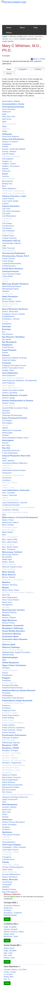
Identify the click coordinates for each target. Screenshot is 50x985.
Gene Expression (8, 375)
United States (7, 870)
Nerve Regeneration (9, 597)
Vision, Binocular (10, 879)
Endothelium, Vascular (10, 319)
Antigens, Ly (7, 161)
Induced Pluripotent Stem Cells (16, 456)
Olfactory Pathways (11, 647)
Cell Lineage (7, 223)
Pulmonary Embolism (10, 738)
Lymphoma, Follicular (10, 510)
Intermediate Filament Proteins (14, 470)
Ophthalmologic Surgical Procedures (16, 652)
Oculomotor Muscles (11, 634)
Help (35, 27)
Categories (23, 69)
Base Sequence (8, 179)
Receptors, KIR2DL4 (10, 758)
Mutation (6, 582)
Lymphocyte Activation (11, 505)
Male (4, 515)
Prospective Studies (10, 713)
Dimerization (7, 299)
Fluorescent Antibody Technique (14, 358)
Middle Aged (7, 559)
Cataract (5, 203)
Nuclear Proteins (8, 623)
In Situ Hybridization (10, 453)
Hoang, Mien (8, 977)
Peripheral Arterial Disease (12, 688)
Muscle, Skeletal (8, 577)
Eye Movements (9, 342)
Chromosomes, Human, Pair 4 (15, 256)
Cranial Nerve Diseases (12, 269)
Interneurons (7, 473)
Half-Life (5, 425)
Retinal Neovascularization (12, 785)
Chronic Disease (8, 258)
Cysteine (5, 279)
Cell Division (7, 218)
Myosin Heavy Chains (10, 590)
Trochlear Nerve (8, 859)
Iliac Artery (6, 445)
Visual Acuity (7, 882)
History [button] (9, 32)
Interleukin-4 (7, 468)
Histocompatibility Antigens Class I (15, 438)
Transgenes (6, 857)
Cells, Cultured (7, 233)
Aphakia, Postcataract (10, 166)
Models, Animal (8, 562)
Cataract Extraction (11, 206)
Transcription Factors (10, 850)
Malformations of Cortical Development (20, 517)
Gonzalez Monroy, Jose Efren (15, 970)
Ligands (5, 498)
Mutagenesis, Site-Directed (12, 580)
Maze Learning (7, 525)
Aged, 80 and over (9, 124)
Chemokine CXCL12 (11, 241)
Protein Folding (8, 720)
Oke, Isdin (8, 955)
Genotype (6, 410)
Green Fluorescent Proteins (14, 418)
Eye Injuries (6, 339)
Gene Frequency (8, 383)
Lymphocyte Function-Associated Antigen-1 (19, 507)
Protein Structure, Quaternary (13, 728)
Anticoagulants (8, 159)
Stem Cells (6, 812)
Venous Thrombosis (9, 877)
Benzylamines (7, 181)
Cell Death (6, 214)
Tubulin (5, 862)
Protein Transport (8, 732)
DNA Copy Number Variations (15, 284)
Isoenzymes (7, 478)
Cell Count (6, 209)
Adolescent (6, 112)
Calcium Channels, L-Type (14, 196)
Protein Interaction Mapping (12, 723)
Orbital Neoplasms (10, 662)
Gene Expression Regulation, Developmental (19, 380)
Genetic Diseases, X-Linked (14, 395)
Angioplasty (6, 144)
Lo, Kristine (8, 974)
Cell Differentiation (9, 216)
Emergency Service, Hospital (13, 314)
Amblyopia (7, 134)
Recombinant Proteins (10, 768)
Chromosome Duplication (13, 253)
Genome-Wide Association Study (15, 408)
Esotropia (6, 326)
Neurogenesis (7, 605)
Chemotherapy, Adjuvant (11, 243)
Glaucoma (6, 413)
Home (8, 27)
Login (4, 37)
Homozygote (8, 440)
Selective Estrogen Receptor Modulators (17, 795)
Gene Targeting (8, 385)
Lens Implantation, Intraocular (16, 490)
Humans (5, 443)
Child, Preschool (8, 248)
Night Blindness (9, 620)
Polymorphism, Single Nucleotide (17, 700)
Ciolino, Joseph (10, 972)
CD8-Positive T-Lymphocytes (13, 193)
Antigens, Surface (9, 164)
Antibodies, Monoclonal (11, 156)
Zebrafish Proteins (9, 889)
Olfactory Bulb (8, 644)
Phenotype (6, 693)
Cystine (5, 281)
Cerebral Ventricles (9, 238)
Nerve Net (6, 595)
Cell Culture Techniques (11, 211)
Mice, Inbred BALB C (10, 537)
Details (9, 74)
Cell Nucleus (7, 228)
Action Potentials (8, 109)
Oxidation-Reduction (10, 670)
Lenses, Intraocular (9, 495)
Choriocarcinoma (8, 251)
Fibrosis (6, 355)
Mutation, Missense (9, 585)
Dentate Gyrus (7, 294)
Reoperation (6, 773)
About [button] (22, 27)
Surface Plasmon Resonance (13, 822)
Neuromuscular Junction (13, 610)
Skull (4, 802)
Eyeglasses (7, 345)
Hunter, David (9, 934)
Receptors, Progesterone (11, 763)
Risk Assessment (9, 790)
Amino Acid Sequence (10, 137)
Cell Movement (8, 226)
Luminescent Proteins (10, 500)
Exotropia (6, 329)
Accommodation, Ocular (13, 104)
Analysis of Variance (10, 142)
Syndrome (6, 829)
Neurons (6, 615)
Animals (5, 147)
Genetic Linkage (8, 398)
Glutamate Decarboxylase (12, 415)
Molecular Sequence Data (12, 567)
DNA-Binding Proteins (10, 289)
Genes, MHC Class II (10, 388)
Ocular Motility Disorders (13, 631)
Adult (4, 114)
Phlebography (7, 695)
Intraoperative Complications (13, 475)
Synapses (6, 827)
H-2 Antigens (7, 420)
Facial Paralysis (9, 350)
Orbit (4, 660)
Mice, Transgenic (8, 549)
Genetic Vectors (8, 405)
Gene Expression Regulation (13, 378)
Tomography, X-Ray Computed (14, 847)
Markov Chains (8, 520)
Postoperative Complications (13, 703)
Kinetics (5, 485)
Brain (4, 186)
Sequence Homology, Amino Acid (15, 797)
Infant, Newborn (8, 461)
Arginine (5, 169)
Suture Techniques (9, 825)
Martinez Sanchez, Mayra (14, 932)
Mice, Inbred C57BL (9, 540)
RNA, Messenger (8, 740)
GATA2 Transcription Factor (13, 368)
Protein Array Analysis (10, 715)
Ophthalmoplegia (10, 657)
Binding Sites (7, 184)
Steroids (5, 817)
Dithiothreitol (7, 306)
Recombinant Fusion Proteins (13, 765)
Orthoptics (6, 668)
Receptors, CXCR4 (10, 748)
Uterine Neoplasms (9, 872)
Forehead (6, 363)
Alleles (4, 131)
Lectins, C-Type (8, 488)
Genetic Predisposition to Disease (17, 400)
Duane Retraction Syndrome (15, 309)
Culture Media (7, 276)
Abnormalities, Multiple (11, 101)
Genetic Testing (8, 403)
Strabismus (7, 819)
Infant (4, 458)
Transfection (7, 855)
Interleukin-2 (7, 465)
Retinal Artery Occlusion (11, 777)
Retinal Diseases (8, 782)
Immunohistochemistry (11, 450)
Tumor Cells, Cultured (10, 865)
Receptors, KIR (8, 755)
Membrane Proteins (9, 527)
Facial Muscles (8, 347)
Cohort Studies (8, 261)
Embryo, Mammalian (10, 311)
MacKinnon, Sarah (11, 936)
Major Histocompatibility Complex (15, 512)
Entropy (5, 321)
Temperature (7, 840)
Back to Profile (39, 59)
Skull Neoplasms (9, 804)
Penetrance (6, 680)
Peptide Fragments (9, 683)
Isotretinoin (6, 480)
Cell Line (5, 221)
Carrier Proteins (8, 199)
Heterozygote (7, 433)
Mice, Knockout (8, 544)
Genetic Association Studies (13, 390)
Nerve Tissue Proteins (10, 600)
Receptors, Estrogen (10, 750)
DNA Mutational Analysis (11, 286)
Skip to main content (11, 3)
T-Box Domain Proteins (11, 835)
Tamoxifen (6, 837)
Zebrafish (5, 887)
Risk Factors (7, 792)
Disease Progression (10, 304)
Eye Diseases (7, 334)
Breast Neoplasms (9, 188)
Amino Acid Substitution (13, 139)
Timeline (38, 69)
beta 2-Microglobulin (10, 892)
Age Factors (7, 119)
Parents (5, 673)
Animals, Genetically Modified (13, 149)
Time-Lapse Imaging (11, 845)
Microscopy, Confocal (12, 552)
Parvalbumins (7, 675)
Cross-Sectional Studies (11, 274)
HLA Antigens (7, 423)
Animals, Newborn (9, 151)
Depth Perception (10, 296)
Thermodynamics (8, 842)
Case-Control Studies (10, 201)
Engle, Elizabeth (10, 927)
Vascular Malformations (11, 874)
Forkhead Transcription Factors (14, 365)
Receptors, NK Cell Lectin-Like (14, 760)
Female (5, 353)
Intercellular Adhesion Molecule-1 (15, 463)
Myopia (5, 587)
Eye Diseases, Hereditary (13, 337)
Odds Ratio (6, 642)
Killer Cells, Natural (9, 483)
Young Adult (6, 885)
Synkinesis (7, 832)
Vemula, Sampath (10, 929)
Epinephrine (6, 324)
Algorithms (6, 129)
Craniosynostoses (10, 271)
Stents (4, 814)
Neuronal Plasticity (9, 612)
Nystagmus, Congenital (12, 625)
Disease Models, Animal (11, 301)
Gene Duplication (10, 373)
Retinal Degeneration (10, 780)
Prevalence (6, 708)
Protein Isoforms (8, 725)
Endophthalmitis (8, 316)
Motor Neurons (9, 575)
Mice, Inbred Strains (10, 542)
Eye (3, 332)
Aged (4, 121)
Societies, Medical (9, 807)
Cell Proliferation (8, 231)
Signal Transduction (9, 799)
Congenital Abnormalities (11, 263)
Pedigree (6, 678)
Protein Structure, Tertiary (12, 730)
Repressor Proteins (9, 775)
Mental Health (7, 532)
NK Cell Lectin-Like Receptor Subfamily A (18, 592)
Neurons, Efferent (9, 618)
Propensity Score (8, 710)
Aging (4, 126)
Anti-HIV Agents (8, 154)
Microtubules (7, 557)
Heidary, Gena (9, 958)
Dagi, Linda (8, 953)
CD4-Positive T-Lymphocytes (13, 191)
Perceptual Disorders (10, 685)
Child (4, 246)
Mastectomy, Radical (10, 522)
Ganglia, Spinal (8, 370)
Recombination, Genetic (11, 770)
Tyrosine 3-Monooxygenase (12, 867)
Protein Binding (8, 718)
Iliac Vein (6, 448)
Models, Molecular (9, 564)
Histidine (5, 435)
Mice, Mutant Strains (10, 547)
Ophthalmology (8, 655)
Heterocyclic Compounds (11, 430)
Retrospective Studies (10, 787)
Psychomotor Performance (14, 735)
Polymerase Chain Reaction (13, 698)
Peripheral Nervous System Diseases (18, 690)
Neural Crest (7, 602)
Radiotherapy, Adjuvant (11, 743)
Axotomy (5, 176)
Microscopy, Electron (10, 555)
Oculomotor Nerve (10, 636)
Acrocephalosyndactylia (13, 107)
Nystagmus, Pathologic (12, 628)
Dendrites (5, 291)
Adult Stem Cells (8, 117)
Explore (7, 919)
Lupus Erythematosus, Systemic (14, 503)
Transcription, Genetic (10, 852)
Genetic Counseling (9, 393)
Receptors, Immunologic (11, 753)
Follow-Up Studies (9, 360)
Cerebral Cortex (8, 236)
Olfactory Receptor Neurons (13, 650)
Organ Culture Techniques (14, 665)
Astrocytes (6, 171)
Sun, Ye (7, 979)
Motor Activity (8, 572)
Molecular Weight (8, 569)
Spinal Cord (6, 810)
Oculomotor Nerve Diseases (14, 639)
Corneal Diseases (9, 266)
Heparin (5, 428)
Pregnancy (6, 705)
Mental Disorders (8, 530)
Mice (4, 535)
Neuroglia (5, 607)
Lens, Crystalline (8, 493)
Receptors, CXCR (10, 745)
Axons (5, 174)
